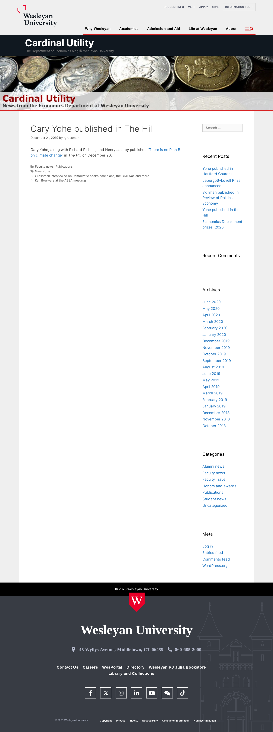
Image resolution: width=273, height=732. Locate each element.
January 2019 (214, 406)
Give (215, 7)
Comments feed (216, 559)
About (231, 29)
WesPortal (112, 667)
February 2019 (214, 400)
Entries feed (212, 552)
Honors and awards (219, 486)
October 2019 (214, 354)
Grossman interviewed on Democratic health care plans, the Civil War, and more (92, 176)
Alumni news (213, 466)
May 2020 (211, 308)
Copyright (106, 720)
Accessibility (150, 720)
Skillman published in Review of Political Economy (220, 197)
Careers (90, 667)
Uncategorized (215, 505)
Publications (64, 166)
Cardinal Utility (59, 43)
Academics (129, 29)
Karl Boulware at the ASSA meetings (61, 180)
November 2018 (216, 419)
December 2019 (216, 341)
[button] (249, 29)
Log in (207, 546)
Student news (214, 499)
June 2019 (211, 374)
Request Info (174, 7)
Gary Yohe (42, 171)
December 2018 (215, 413)
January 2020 (214, 334)
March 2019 (212, 393)
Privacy (120, 720)
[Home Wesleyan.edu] (137, 602)
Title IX (134, 720)
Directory (135, 667)
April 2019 (211, 387)
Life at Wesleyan (203, 29)
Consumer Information (175, 720)
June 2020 (211, 302)
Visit (191, 7)
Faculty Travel (214, 479)
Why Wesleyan (98, 29)
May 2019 (210, 380)
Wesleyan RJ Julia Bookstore (177, 667)
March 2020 (212, 321)
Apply (203, 7)
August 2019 (213, 367)
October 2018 (214, 426)
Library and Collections (131, 673)
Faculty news (44, 166)
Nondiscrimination (205, 720)
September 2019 (216, 361)
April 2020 (211, 315)
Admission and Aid (163, 29)
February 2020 (215, 328)
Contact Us (67, 667)
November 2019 (216, 348)
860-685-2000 (188, 649)
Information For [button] (239, 7)
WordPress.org (215, 566)
